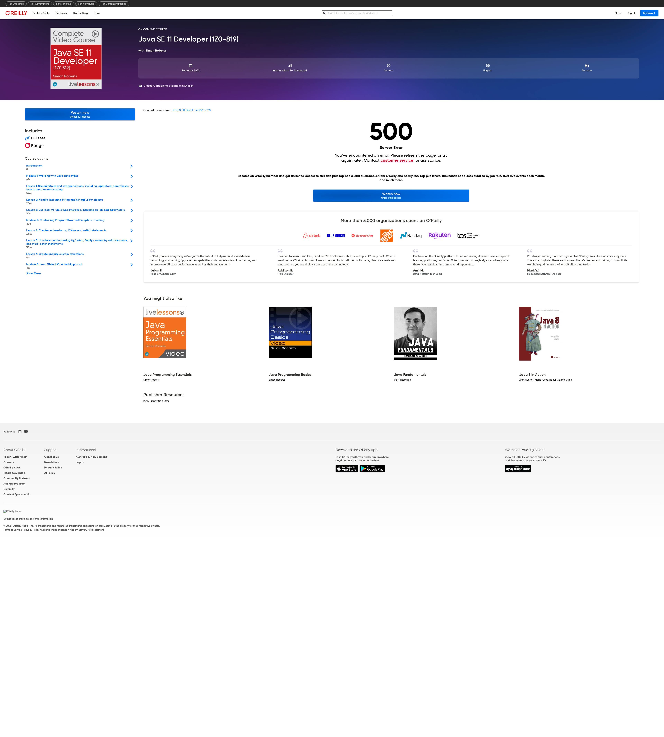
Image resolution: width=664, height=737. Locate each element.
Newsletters (51, 462)
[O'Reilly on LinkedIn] (19, 431)
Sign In (632, 13)
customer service (397, 160)
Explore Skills (41, 13)
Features (61, 13)
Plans (618, 13)
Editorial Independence (54, 529)
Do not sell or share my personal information (28, 518)
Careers (8, 462)
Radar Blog (80, 13)
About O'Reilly (14, 450)
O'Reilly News (11, 467)
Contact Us (51, 457)
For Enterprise (16, 3)
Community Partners (16, 478)
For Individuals (86, 3)
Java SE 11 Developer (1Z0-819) (191, 110)
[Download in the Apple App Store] (346, 471)
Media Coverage (14, 473)
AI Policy (49, 473)
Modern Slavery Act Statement (87, 529)
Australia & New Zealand (91, 457)
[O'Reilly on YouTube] (26, 431)
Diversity (9, 489)
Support (50, 450)
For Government (40, 3)
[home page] (16, 13)
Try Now (648, 13)
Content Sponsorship (16, 494)
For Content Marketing (114, 3)
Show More (33, 273)
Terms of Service (12, 529)
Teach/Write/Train (15, 457)
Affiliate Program (14, 483)
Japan (80, 462)
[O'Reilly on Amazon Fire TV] (518, 471)
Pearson (587, 70)
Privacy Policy (53, 467)
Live (97, 13)
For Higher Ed (63, 3)
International (86, 450)
